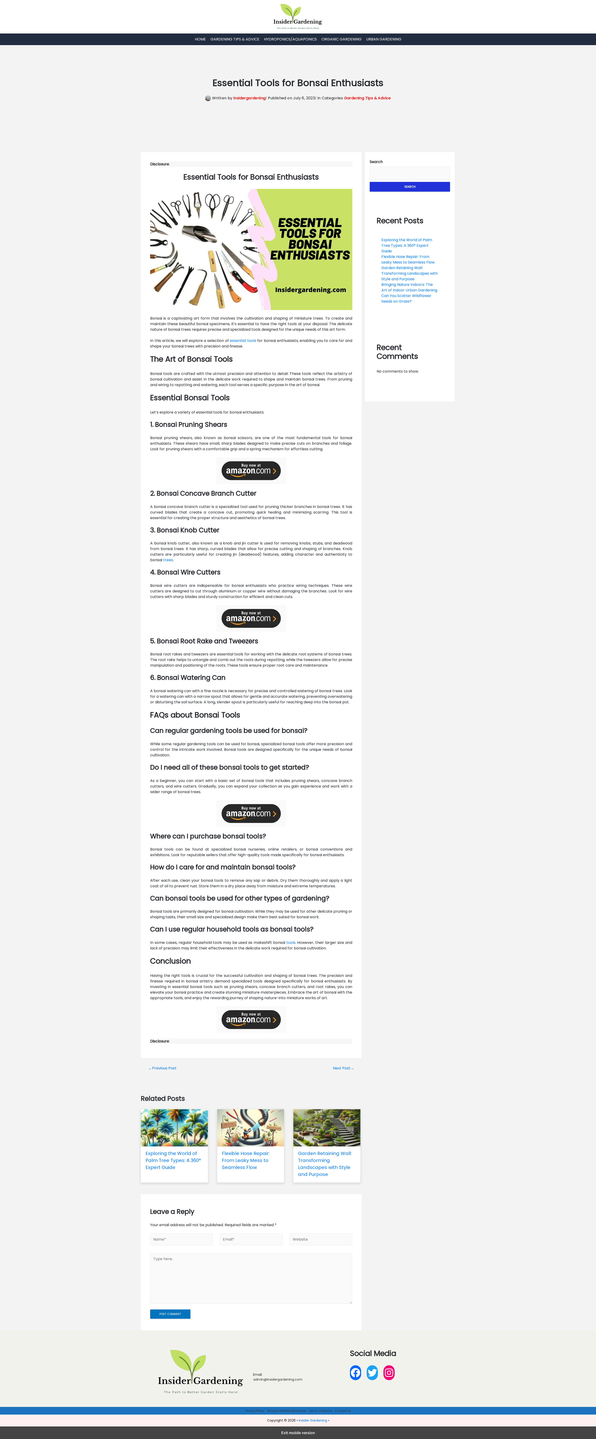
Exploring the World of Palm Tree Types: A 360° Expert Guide (406, 245)
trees (168, 560)
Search (376, 161)
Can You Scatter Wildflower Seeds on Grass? (406, 298)
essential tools (243, 340)
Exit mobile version (298, 1432)
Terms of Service (320, 1411)
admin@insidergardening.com (277, 1379)
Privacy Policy (254, 1411)
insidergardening (249, 98)
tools (290, 942)
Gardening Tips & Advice (234, 39)
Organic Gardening (342, 39)
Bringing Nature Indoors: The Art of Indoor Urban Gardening (409, 287)
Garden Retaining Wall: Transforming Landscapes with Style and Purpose (409, 273)
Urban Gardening (383, 39)
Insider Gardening (313, 1420)
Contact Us (343, 1411)
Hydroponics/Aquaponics (290, 39)
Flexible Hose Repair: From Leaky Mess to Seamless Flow (408, 259)
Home (200, 39)
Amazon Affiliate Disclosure (286, 1411)
